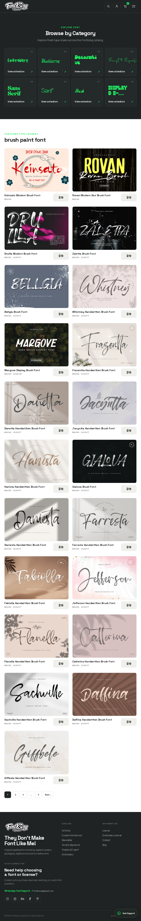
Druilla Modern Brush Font (20, 253)
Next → (48, 794)
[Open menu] (133, 6)
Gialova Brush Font (84, 486)
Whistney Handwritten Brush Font (93, 311)
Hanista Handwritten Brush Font (24, 486)
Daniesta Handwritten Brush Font (25, 545)
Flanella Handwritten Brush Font (24, 661)
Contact (106, 840)
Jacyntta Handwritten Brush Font (93, 428)
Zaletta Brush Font (84, 253)
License (106, 830)
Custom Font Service (72, 835)
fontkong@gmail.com (44, 891)
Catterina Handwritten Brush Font (93, 661)
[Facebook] (30, 899)
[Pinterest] (38, 899)
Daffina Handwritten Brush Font (92, 719)
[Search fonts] (108, 6)
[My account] (116, 6)
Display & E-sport (70, 849)
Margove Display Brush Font (22, 370)
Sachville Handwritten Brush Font (25, 719)
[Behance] (22, 899)
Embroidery (67, 854)
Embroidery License (112, 835)
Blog (104, 844)
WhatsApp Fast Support (18, 890)
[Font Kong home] (17, 6)
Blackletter (67, 840)
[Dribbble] (15, 899)
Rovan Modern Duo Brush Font (91, 195)
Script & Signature (71, 844)
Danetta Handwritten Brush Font (24, 428)
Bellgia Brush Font (15, 311)
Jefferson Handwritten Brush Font (93, 603)
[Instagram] (7, 899)
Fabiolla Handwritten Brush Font (24, 603)
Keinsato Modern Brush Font (22, 195)
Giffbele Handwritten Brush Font (24, 778)
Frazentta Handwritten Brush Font (93, 370)
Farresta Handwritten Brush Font (93, 545)
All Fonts (66, 830)
